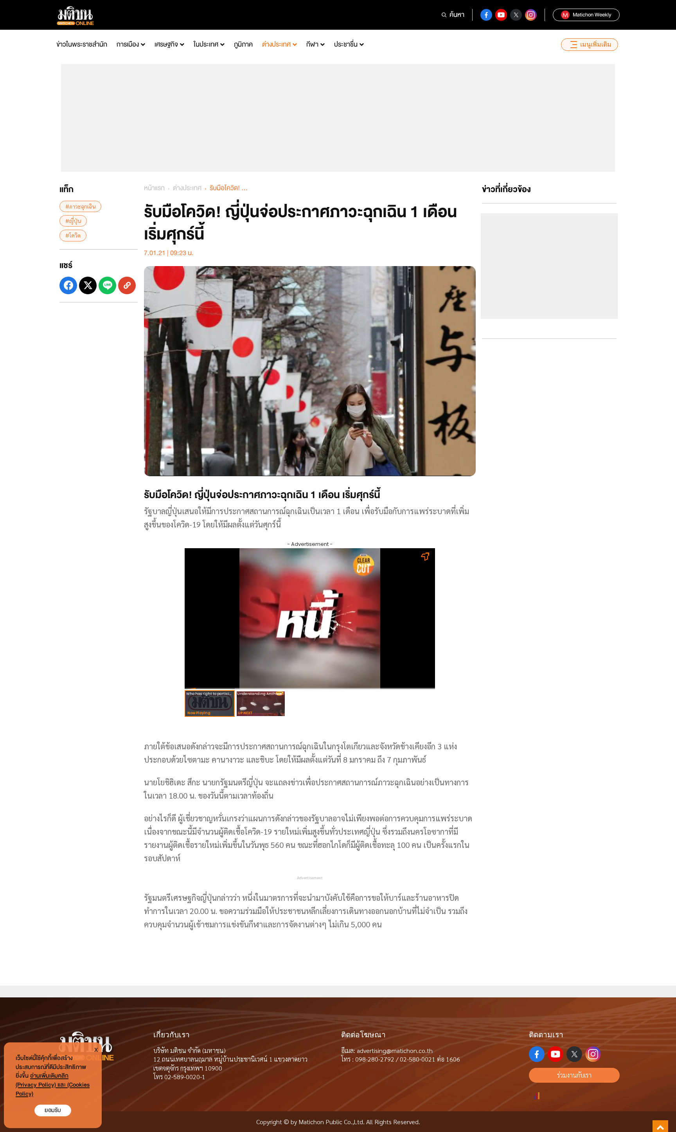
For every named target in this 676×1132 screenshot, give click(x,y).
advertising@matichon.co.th (395, 1050)
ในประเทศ (206, 44)
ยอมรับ (53, 1110)
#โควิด (73, 235)
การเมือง (128, 44)
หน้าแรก (154, 188)
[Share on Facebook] (68, 285)
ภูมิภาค (243, 44)
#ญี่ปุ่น (73, 220)
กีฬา (312, 44)
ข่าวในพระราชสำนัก (81, 44)
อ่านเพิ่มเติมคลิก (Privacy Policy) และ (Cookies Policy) (53, 1085)
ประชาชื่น (346, 44)
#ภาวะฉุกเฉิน (80, 206)
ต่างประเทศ (276, 44)
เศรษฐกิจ (166, 44)
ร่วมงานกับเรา (574, 1075)
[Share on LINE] (107, 285)
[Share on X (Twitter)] (88, 285)
